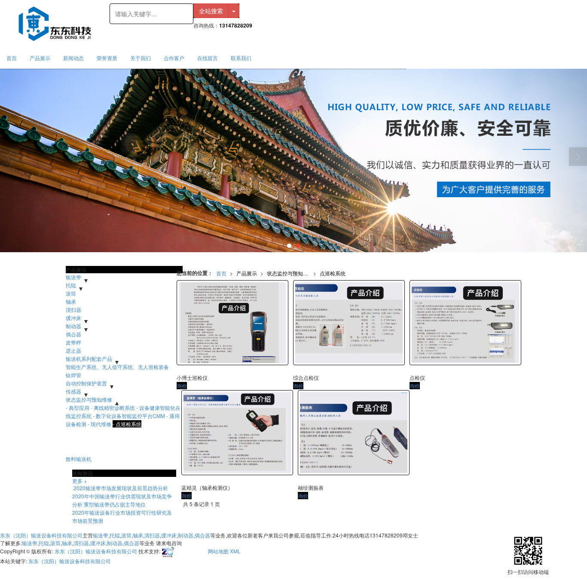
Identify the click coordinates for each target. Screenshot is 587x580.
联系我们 (241, 57)
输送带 (73, 277)
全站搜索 (211, 10)
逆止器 (73, 350)
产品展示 (40, 57)
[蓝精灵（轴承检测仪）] (237, 432)
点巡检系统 (332, 273)
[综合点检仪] (349, 322)
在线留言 (207, 57)
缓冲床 (73, 317)
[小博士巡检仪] (232, 322)
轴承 (71, 301)
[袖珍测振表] (353, 432)
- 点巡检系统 (127, 423)
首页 (11, 57)
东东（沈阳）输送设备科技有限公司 (41, 535)
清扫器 (73, 309)
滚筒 (71, 293)
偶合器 (73, 334)
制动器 (73, 326)
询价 (182, 385)
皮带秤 (73, 342)
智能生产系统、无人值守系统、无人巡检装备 (117, 366)
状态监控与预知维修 (290, 273)
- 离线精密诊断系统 (113, 407)
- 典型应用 (77, 407)
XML (235, 550)
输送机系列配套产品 (89, 358)
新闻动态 (73, 57)
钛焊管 (73, 375)
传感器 (73, 391)
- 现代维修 (99, 423)
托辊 (71, 285)
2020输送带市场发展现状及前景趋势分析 (120, 487)
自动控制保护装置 (86, 383)
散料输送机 (79, 458)
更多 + (79, 480)
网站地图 (218, 550)
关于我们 (140, 57)
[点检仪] (465, 322)
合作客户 (174, 57)
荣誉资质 (107, 57)
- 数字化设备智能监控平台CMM (129, 415)
